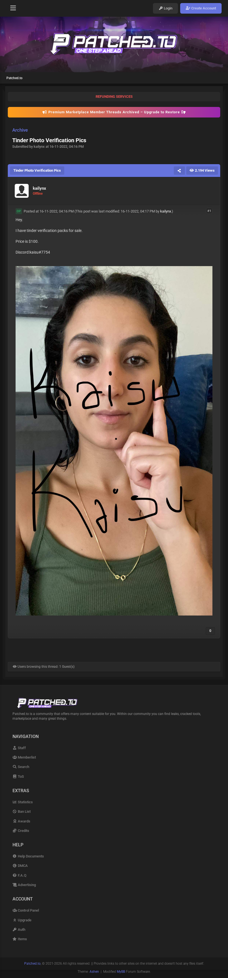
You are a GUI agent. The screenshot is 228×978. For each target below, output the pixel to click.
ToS (20, 776)
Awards (23, 821)
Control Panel (28, 910)
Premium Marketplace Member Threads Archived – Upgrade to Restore (114, 112)
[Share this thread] (179, 170)
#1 (209, 211)
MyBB (121, 972)
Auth (21, 929)
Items (22, 939)
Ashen (94, 972)
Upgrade (24, 920)
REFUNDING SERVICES (114, 96)
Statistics (25, 802)
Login (167, 8)
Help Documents (30, 856)
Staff (21, 748)
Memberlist (26, 757)
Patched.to (14, 78)
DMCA (22, 866)
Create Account (203, 8)
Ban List (24, 811)
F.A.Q (21, 875)
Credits (23, 831)
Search (23, 767)
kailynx (165, 211)
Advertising (26, 885)
